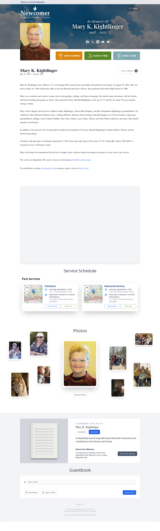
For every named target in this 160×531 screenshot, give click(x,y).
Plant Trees (68, 306)
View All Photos (80, 395)
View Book (81, 432)
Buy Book (94, 432)
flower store (83, 168)
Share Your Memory (127, 454)
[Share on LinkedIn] (98, 42)
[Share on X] (93, 42)
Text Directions (52, 306)
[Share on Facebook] (87, 42)
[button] (33, 291)
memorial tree (48, 168)
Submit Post (129, 492)
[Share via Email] (103, 42)
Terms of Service (86, 511)
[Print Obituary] (108, 42)
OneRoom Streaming (82, 159)
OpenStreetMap (82, 515)
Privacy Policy (73, 511)
